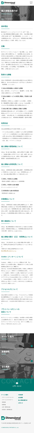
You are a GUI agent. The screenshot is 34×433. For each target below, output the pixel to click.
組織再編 (4, 404)
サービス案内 (4, 394)
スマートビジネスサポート (7, 399)
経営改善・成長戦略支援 (7, 409)
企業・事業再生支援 (6, 407)
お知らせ (20, 403)
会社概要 (20, 397)
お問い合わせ (17, 386)
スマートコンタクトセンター (8, 397)
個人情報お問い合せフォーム (8, 250)
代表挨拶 (20, 394)
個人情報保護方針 (22, 400)
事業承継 (4, 402)
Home (2, 19)
